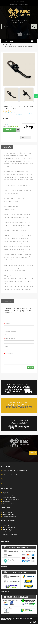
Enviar (31, 367)
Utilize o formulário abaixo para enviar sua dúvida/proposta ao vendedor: (19, 114)
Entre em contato (8, 512)
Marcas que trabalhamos (10, 504)
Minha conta (6, 525)
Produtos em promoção (10, 534)
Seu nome (7, 316)
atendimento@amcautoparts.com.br (14, 475)
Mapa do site (6, 501)
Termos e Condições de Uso (11, 499)
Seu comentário (9, 354)
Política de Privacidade (9, 497)
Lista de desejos (7, 530)
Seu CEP (7, 346)
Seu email (7, 323)
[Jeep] (28, 127)
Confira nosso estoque (9, 517)
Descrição (7, 147)
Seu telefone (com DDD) (11, 331)
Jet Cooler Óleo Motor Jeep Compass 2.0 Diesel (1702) (18, 46)
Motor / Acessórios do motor (14, 45)
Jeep (7, 124)
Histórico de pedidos (9, 527)
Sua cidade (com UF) (10, 338)
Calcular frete (26, 138)
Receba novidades (8, 532)
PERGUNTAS (7, 301)
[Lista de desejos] (18, 130)
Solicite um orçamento (9, 514)
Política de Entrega (8, 495)
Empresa (5, 493)
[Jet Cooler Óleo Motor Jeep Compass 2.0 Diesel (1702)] (11, 95)
